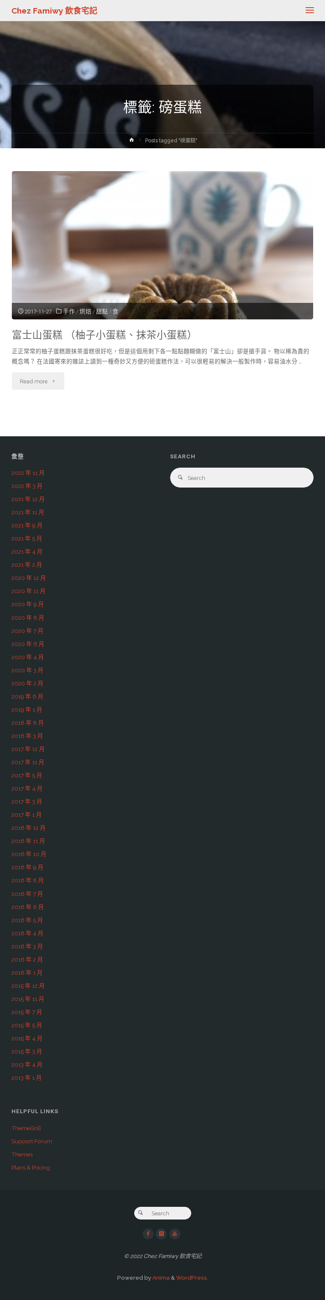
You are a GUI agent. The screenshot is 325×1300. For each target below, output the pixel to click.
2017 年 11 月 (27, 762)
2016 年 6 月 (27, 907)
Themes (22, 1154)
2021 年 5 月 (26, 538)
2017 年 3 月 (26, 801)
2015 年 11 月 (27, 998)
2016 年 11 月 (28, 840)
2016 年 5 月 (27, 920)
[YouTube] (174, 1233)
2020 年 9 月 (27, 604)
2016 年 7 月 (27, 893)
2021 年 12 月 (28, 499)
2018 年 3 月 (27, 735)
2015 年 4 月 (27, 1038)
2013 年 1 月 (26, 1077)
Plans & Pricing (30, 1167)
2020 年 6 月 (27, 643)
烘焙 (85, 311)
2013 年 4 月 (27, 1064)
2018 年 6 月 (27, 722)
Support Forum (31, 1141)
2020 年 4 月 (27, 657)
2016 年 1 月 (27, 972)
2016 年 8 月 (27, 880)
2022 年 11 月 (28, 472)
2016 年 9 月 (27, 867)
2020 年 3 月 (27, 670)
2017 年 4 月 (27, 788)
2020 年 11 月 (28, 591)
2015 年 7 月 (26, 1012)
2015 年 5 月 (26, 1025)
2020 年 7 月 (27, 630)
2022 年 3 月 (27, 485)
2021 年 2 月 (26, 564)
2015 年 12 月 (28, 985)
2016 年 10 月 (29, 854)
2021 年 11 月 (27, 512)
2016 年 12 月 (28, 827)
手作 (69, 311)
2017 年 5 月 (26, 775)
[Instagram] (161, 1233)
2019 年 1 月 (26, 709)
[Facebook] (148, 1233)
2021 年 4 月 (27, 551)
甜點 (102, 311)
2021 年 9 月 (27, 525)
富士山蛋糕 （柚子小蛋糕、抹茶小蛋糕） (104, 335)
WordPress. (192, 1277)
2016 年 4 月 (27, 933)
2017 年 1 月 (26, 814)
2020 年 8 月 (27, 617)
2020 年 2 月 (27, 683)
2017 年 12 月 (28, 749)
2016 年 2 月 (27, 959)
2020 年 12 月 (28, 577)
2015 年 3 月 (26, 1051)
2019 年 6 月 (27, 696)
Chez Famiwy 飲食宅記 (54, 10)
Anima (160, 1277)
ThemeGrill (26, 1128)
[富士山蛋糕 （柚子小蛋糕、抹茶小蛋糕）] (162, 274)
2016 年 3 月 (27, 946)
